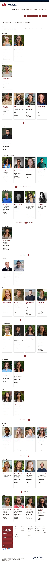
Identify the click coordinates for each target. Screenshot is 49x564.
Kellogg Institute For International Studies (8, 558)
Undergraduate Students (30, 537)
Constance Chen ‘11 (7, 78)
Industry (33, 15)
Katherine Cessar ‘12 (30, 473)
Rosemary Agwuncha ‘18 (18, 170)
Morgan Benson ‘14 (42, 169)
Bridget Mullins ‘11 (18, 204)
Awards (16, 534)
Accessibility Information (5, 560)
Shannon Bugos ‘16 (18, 473)
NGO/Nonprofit (7, 29)
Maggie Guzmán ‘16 (18, 106)
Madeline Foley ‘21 (18, 48)
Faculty (29, 532)
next (33, 122)
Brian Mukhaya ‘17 (7, 440)
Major (37, 15)
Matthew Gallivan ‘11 (18, 338)
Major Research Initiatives (30, 529)
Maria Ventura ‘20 (41, 440)
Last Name (5, 537)
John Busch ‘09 (17, 302)
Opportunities (29, 9)
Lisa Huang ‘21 (29, 509)
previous (16, 122)
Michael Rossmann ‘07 (7, 141)
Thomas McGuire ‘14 (7, 204)
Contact (16, 530)
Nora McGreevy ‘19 (7, 373)
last (35, 122)
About (13, 9)
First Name (5, 533)
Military (3, 29)
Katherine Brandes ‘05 (7, 303)
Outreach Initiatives (16, 532)
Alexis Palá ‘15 (41, 204)
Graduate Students (29, 535)
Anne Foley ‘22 (41, 302)
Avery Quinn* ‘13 (29, 440)
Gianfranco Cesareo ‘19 (30, 303)
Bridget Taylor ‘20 (6, 240)
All (25, 15)
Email (4, 541)
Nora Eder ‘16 (17, 509)
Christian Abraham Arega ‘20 (7, 170)
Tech (15, 29)
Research (22, 9)
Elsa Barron (5, 473)
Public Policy (12, 29)
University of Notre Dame (11, 557)
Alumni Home (44, 15)
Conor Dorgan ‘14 (18, 273)
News (43, 530)
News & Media (41, 9)
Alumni (22, 530)
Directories (23, 528)
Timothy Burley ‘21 (7, 509)
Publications (30, 531)
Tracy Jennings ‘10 (41, 106)
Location (28, 15)
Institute (16, 528)
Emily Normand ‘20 (30, 204)
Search (46, 10)
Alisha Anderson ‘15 (30, 169)
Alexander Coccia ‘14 (42, 473)
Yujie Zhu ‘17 (17, 404)
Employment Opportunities (17, 537)
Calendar (35, 9)
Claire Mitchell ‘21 (41, 338)
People (17, 9)
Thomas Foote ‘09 (6, 338)
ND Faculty (36, 528)
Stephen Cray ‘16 (6, 273)
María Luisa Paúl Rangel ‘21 (17, 374)
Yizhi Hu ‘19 (28, 106)
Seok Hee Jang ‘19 (29, 338)
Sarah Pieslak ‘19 (17, 440)
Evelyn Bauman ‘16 (7, 48)
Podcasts (44, 532)
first (13, 122)
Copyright (3, 557)
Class (40, 15)
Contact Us (18, 559)
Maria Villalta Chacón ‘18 (40, 510)
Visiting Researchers (38, 530)
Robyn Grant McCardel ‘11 (5, 107)
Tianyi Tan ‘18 (6, 404)
